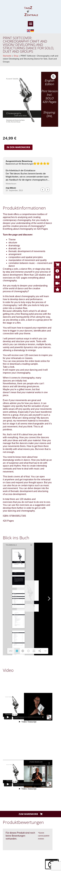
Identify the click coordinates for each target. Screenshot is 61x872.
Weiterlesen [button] (10, 184)
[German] (32, 30)
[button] (30, 23)
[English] (28, 30)
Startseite (7, 56)
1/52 (10, 651)
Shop (16, 56)
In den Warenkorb (18, 147)
